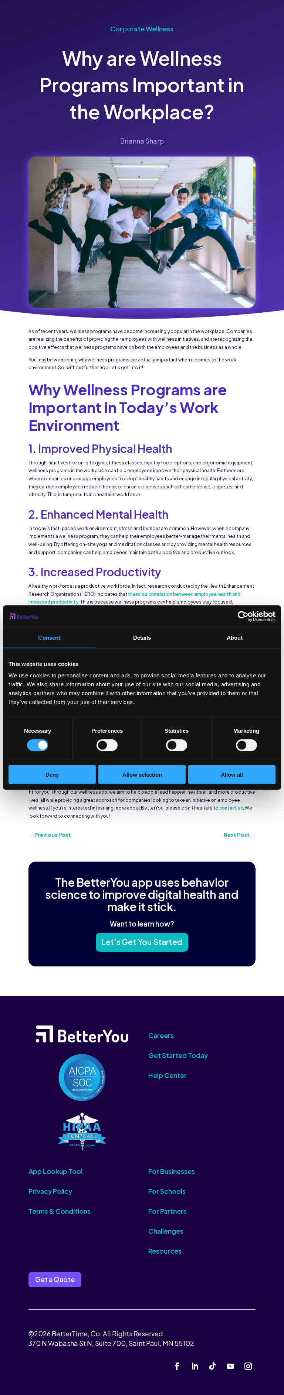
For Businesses (171, 1171)
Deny (52, 775)
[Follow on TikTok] (212, 1366)
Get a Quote (55, 1279)
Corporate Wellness (141, 28)
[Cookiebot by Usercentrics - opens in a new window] (243, 616)
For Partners (167, 1211)
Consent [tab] (49, 637)
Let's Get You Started (141, 942)
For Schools (167, 1191)
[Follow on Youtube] (230, 1366)
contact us (231, 808)
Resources (165, 1251)
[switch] (107, 745)
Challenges (165, 1231)
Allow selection (142, 775)
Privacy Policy (50, 1191)
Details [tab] (142, 637)
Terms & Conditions (59, 1211)
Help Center (167, 1075)
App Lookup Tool (55, 1171)
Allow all (232, 775)
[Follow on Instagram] (248, 1366)
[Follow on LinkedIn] (194, 1366)
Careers (161, 1035)
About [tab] (235, 637)
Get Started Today (178, 1055)
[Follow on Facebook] (177, 1366)
